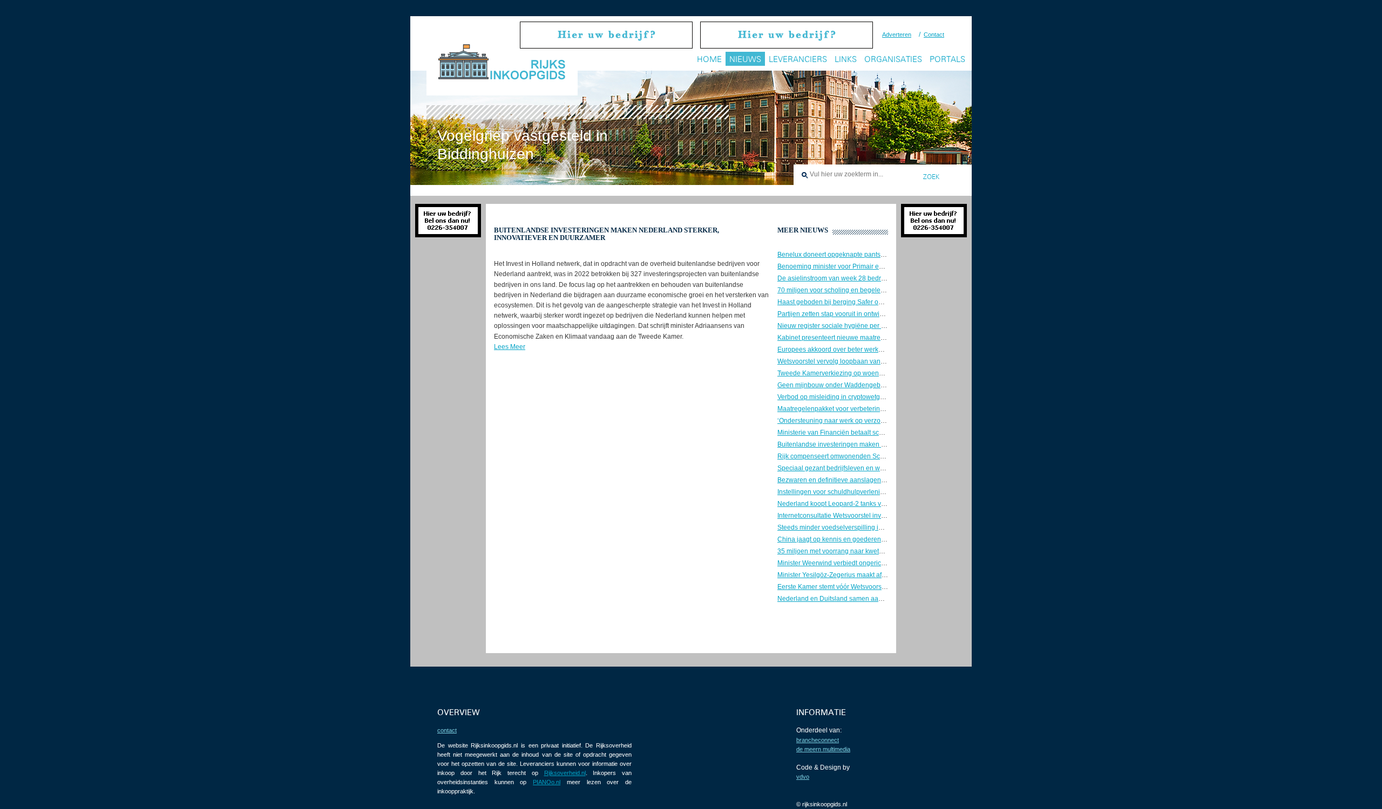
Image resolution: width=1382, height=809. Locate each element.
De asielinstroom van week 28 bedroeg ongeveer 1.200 (858, 278)
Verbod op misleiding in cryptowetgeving (836, 397)
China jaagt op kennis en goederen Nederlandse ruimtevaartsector (875, 539)
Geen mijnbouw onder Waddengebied (833, 385)
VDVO (802, 776)
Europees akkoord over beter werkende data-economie (858, 349)
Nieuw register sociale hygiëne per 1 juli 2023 (844, 326)
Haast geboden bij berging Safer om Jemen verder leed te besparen (877, 302)
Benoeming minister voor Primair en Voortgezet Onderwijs (862, 266)
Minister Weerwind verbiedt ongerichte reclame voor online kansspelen (881, 563)
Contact (934, 34)
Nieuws (745, 59)
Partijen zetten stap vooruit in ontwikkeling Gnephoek (855, 314)
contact (447, 730)
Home (709, 59)
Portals (947, 59)
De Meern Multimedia (823, 749)
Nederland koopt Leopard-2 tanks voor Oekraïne (848, 504)
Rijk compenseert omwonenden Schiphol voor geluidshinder (866, 456)
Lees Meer (509, 347)
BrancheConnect (817, 740)
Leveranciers (798, 59)
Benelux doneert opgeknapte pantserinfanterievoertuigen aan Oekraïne (882, 254)
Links (846, 59)
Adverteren (896, 34)
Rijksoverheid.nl (565, 773)
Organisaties (893, 59)
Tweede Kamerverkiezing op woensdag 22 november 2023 (864, 373)
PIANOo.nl (546, 782)
